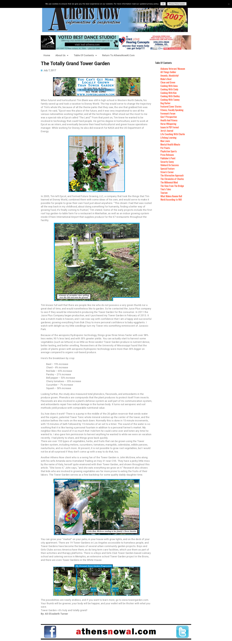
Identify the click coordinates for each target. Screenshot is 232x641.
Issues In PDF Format (169, 127)
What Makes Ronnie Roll (171, 196)
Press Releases (167, 154)
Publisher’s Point (167, 158)
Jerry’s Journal (166, 130)
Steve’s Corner (167, 172)
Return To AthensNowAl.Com (118, 55)
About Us (60, 55)
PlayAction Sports (168, 151)
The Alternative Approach (172, 175)
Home (47, 55)
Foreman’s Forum (167, 113)
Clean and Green (167, 82)
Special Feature (167, 168)
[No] (228, 4)
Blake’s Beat (166, 79)
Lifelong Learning (168, 137)
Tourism (164, 192)
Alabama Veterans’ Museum (172, 68)
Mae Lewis (165, 141)
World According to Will (171, 199)
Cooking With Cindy (169, 89)
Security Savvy (167, 161)
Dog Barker (165, 103)
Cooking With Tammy (170, 99)
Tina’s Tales (165, 189)
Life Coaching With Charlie (172, 134)
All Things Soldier (168, 72)
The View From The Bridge (172, 186)
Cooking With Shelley (170, 96)
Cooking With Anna (169, 86)
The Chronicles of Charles (172, 179)
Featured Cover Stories (170, 106)
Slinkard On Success (169, 165)
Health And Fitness (168, 120)
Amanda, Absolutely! (169, 75)
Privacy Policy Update (177, 4)
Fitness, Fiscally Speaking (171, 110)
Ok (163, 4)
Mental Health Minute (170, 144)
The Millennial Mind (169, 182)
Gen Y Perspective (168, 117)
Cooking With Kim (168, 93)
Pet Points (165, 148)
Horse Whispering (168, 123)
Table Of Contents (84, 55)
